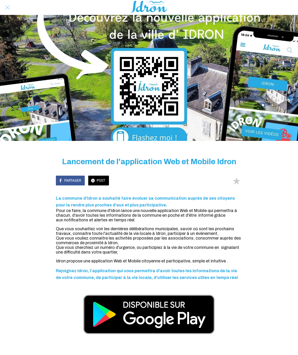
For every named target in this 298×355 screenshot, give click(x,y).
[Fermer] (7, 7)
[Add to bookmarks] (236, 181)
